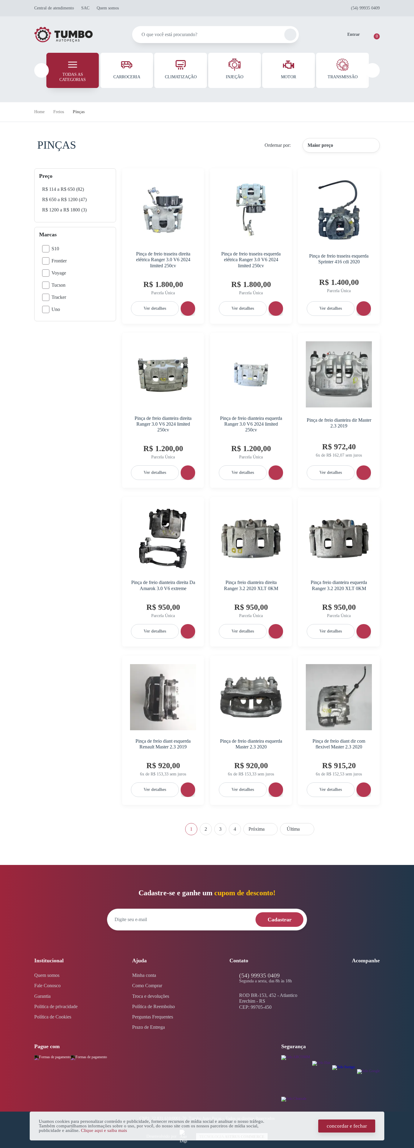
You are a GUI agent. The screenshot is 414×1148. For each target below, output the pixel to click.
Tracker (59, 297)
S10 (55, 248)
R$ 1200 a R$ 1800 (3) (64, 209)
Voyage (59, 272)
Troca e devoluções (150, 996)
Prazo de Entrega (148, 1027)
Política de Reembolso (153, 1006)
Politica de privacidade (56, 1006)
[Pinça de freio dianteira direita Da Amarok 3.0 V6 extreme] (163, 538)
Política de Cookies (52, 1016)
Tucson (58, 285)
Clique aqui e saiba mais (104, 1130)
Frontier (59, 260)
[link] (63, 189)
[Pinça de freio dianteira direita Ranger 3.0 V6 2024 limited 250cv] (163, 374)
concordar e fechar (347, 1126)
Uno (56, 309)
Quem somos (108, 8)
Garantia (42, 996)
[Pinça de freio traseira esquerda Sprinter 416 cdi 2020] (339, 210)
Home (39, 112)
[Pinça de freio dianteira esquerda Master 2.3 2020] (251, 697)
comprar (188, 308)
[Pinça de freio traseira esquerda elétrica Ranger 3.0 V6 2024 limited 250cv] (251, 210)
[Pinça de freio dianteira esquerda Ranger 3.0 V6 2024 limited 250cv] (251, 374)
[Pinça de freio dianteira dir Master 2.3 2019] (339, 374)
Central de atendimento (54, 8)
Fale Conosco (47, 985)
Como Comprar (147, 985)
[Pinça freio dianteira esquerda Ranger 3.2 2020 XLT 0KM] (339, 538)
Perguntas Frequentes (152, 1016)
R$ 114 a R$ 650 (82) (63, 189)
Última (297, 829)
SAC (85, 8)
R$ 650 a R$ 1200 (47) (64, 199)
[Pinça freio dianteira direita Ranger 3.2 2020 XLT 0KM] (251, 538)
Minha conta (144, 975)
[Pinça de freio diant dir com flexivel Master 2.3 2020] (339, 697)
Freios (58, 112)
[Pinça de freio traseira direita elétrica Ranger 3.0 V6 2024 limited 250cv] (163, 210)
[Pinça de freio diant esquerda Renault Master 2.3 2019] (163, 697)
